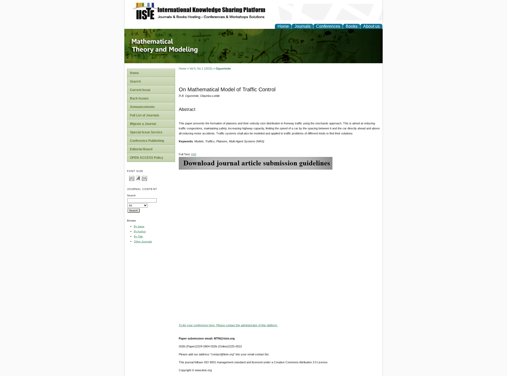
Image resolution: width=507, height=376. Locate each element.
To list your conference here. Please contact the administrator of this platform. (228, 325)
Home (283, 26)
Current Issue (140, 90)
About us (371, 26)
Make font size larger (144, 178)
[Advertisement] (279, 207)
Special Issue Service (146, 132)
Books (352, 26)
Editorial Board (141, 149)
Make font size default (138, 178)
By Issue (139, 226)
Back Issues (139, 98)
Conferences (328, 26)
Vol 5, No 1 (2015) (201, 68)
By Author (140, 231)
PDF (193, 154)
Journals (302, 26)
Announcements (142, 107)
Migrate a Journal (143, 124)
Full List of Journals (144, 115)
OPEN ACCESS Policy (146, 158)
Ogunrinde (223, 68)
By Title (138, 236)
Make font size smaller (131, 178)
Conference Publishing (147, 141)
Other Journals (143, 241)
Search (135, 81)
